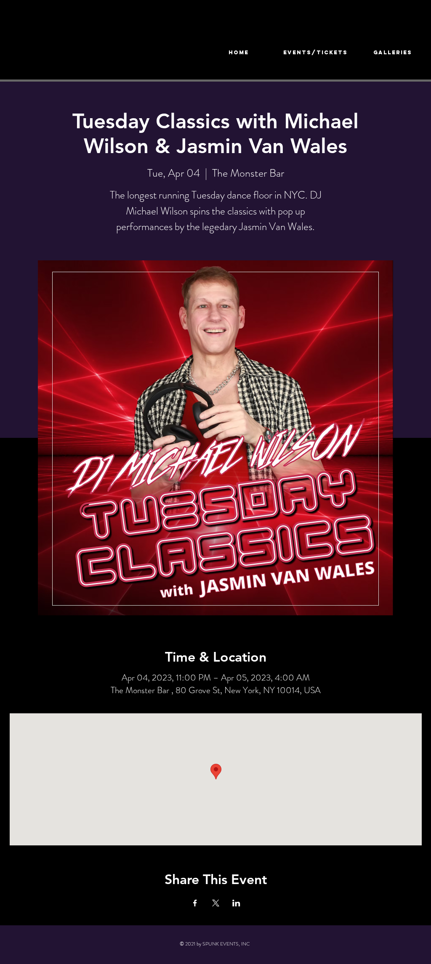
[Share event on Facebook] (195, 903)
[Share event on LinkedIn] (236, 903)
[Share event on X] (216, 903)
